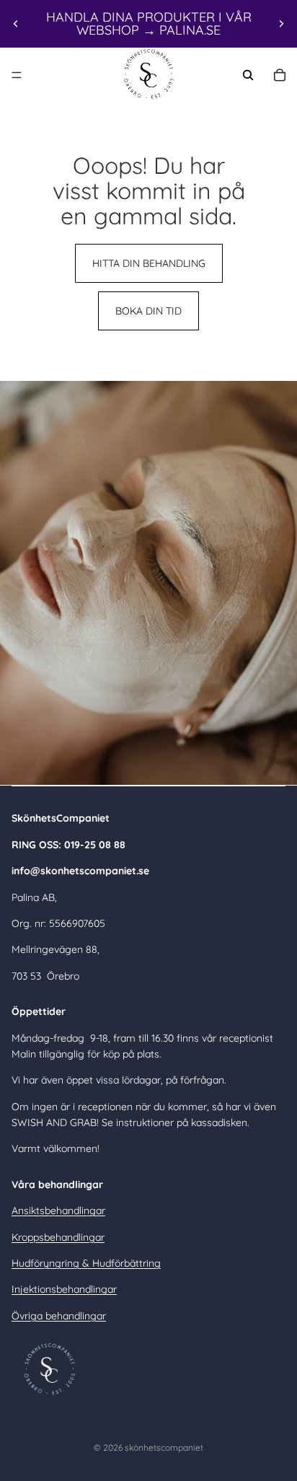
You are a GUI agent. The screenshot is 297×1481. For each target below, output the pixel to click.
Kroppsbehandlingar (58, 1237)
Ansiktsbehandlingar (58, 1210)
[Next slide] (281, 24)
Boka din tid (148, 310)
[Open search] (248, 75)
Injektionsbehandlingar (64, 1289)
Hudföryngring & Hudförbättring (86, 1263)
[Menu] (16, 75)
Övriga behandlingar (59, 1315)
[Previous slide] (16, 24)
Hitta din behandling (148, 263)
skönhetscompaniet (164, 1447)
